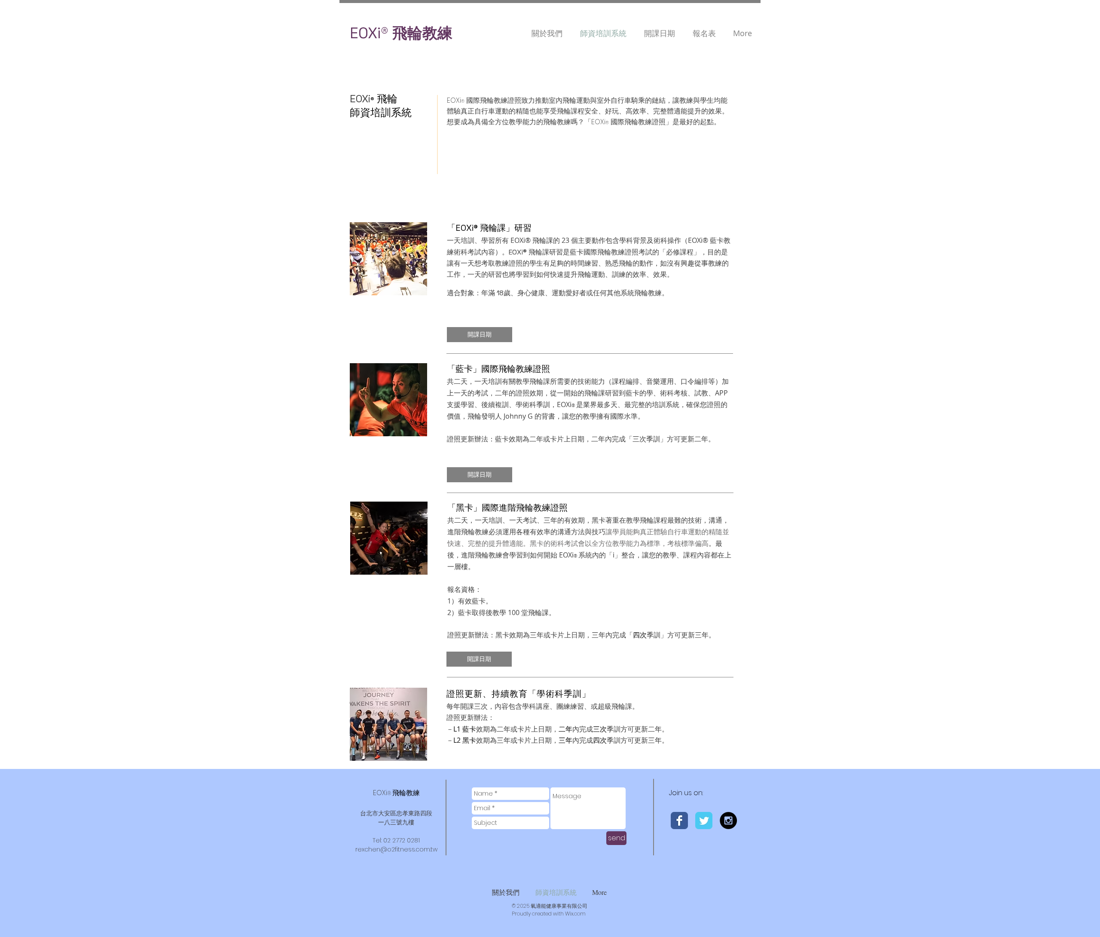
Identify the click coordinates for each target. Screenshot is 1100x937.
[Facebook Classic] (679, 820)
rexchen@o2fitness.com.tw (396, 849)
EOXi (396, 793)
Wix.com (575, 913)
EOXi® (369, 33)
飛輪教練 (420, 33)
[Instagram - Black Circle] (728, 820)
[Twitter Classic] (703, 820)
